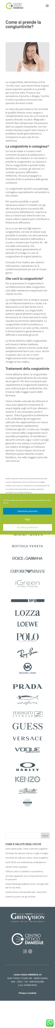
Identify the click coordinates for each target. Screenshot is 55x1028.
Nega (27, 519)
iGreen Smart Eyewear (16, 866)
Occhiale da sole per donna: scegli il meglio (27, 853)
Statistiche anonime (27, 511)
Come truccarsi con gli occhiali (20, 896)
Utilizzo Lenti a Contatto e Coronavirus (24, 871)
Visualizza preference (27, 527)
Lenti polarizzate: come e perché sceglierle (27, 848)
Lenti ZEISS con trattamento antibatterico (26, 862)
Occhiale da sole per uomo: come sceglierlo (27, 857)
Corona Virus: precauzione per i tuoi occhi (26, 892)
